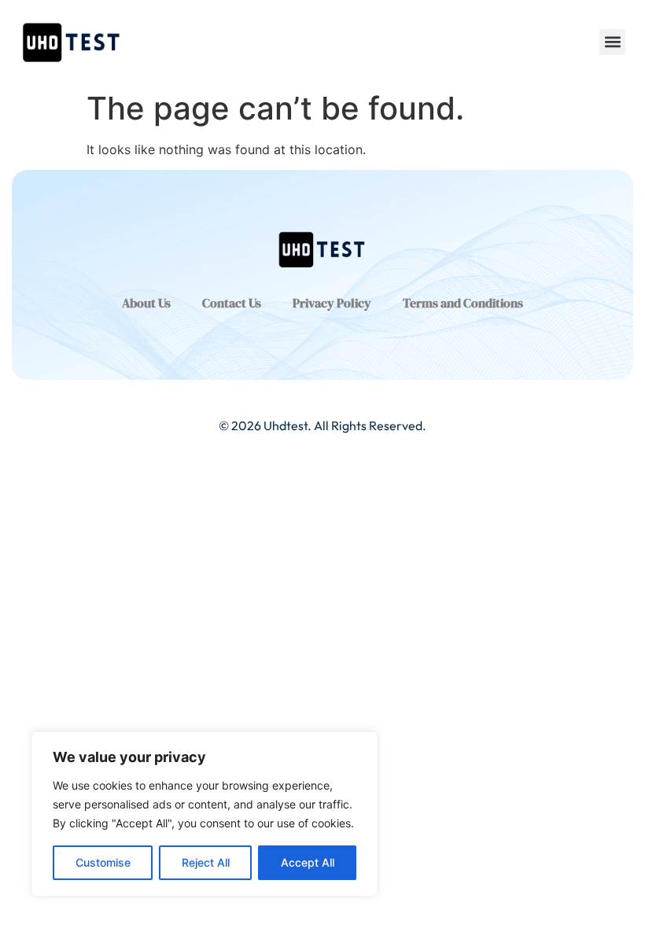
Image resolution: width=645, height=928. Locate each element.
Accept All (307, 862)
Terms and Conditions (463, 302)
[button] (612, 42)
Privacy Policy (332, 302)
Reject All (206, 862)
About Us (146, 302)
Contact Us (231, 302)
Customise (103, 862)
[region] (204, 814)
